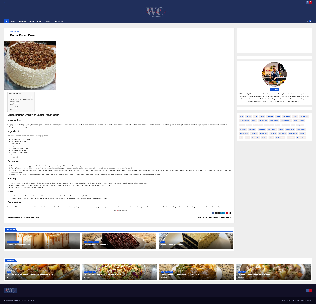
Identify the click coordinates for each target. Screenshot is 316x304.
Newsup (26, 300)
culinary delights (274, 120)
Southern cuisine (280, 137)
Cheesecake (10, 242)
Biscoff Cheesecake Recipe (18, 245)
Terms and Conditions (306, 300)
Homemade (273, 133)
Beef (162, 271)
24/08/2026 (242, 277)
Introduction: (15, 101)
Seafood (264, 137)
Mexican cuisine (293, 133)
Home (283, 300)
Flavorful (281, 129)
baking (241, 116)
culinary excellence (286, 120)
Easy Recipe (243, 129)
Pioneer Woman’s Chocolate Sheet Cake (24, 217)
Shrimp (271, 137)
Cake (11, 31)
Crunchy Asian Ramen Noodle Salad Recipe (102, 274)
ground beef (254, 133)
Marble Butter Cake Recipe (171, 245)
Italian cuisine (282, 133)
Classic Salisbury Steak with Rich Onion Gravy (180, 274)
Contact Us (288, 300)
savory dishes (255, 137)
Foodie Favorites (301, 129)
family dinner (262, 129)
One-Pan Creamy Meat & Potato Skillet (254, 274)
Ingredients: (15, 103)
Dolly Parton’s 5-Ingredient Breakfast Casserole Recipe (30, 274)
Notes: (16, 108)
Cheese (262, 116)
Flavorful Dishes (290, 129)
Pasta (241, 137)
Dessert (16, 31)
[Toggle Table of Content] (31, 97)
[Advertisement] (274, 40)
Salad (94, 271)
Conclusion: (15, 109)
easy (293, 125)
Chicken (278, 116)
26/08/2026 (11, 277)
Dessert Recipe (258, 125)
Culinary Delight (263, 120)
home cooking (263, 133)
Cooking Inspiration (244, 120)
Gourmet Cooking (244, 133)
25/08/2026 (165, 277)
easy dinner (300, 125)
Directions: (15, 104)
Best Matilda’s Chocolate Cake (96, 245)
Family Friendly (272, 129)
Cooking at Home (304, 116)
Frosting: (16, 106)
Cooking (295, 116)
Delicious (242, 125)
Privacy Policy (296, 300)
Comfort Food (286, 116)
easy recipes (252, 129)
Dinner (277, 125)
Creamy (254, 120)
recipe (247, 137)
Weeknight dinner (301, 137)
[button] (307, 21)
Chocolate (90, 242)
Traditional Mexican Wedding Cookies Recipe (213, 217)
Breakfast (248, 116)
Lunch (171, 271)
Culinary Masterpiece (299, 120)
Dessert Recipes (269, 125)
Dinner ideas (286, 125)
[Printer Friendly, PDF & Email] (119, 210)
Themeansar (32, 300)
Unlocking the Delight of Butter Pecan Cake (21, 99)
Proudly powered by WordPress (11, 300)
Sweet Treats (291, 137)
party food (302, 133)
